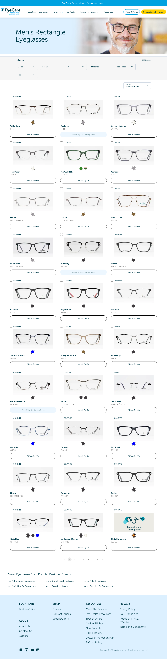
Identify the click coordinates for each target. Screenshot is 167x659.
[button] (102, 559)
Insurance (84, 12)
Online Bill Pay (94, 623)
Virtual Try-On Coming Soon (83, 135)
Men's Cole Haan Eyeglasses (60, 581)
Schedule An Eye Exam (153, 12)
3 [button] (78, 559)
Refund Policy (94, 642)
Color (20, 67)
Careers (23, 635)
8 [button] (97, 559)
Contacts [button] (71, 12)
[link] (33, 109)
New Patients (93, 628)
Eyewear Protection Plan (100, 637)
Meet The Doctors (96, 609)
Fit (68, 67)
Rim (20, 75)
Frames (57, 609)
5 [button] (88, 559)
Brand (45, 67)
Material (95, 67)
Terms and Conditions (132, 626)
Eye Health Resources (98, 613)
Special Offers (61, 618)
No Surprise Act (128, 613)
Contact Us (25, 630)
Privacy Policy (127, 609)
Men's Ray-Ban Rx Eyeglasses (98, 586)
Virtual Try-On (33, 135)
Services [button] (94, 12)
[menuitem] (45, 12)
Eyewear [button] (57, 12)
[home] (11, 12)
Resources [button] (108, 12)
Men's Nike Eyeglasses (95, 581)
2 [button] (74, 559)
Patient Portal (132, 12)
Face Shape (121, 67)
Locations (32, 12)
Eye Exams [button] (43, 12)
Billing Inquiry (94, 632)
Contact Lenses (62, 613)
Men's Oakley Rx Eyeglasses (22, 586)
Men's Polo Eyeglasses (57, 586)
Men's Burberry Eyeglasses (21, 581)
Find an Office (27, 609)
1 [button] (69, 559)
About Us (24, 626)
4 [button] (83, 559)
